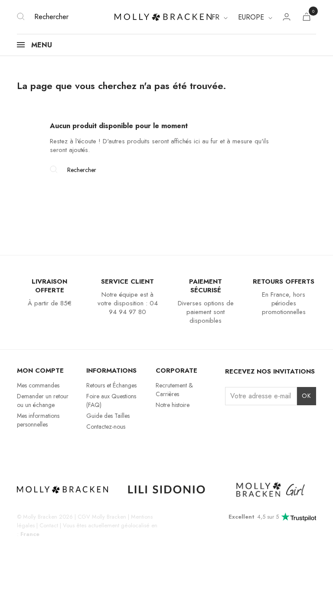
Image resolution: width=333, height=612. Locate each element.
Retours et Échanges (111, 385)
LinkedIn (82, 449)
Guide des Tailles (108, 415)
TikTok (52, 449)
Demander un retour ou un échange (43, 400)
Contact (48, 525)
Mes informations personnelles (38, 420)
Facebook (37, 449)
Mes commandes (38, 385)
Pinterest (67, 449)
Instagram (22, 449)
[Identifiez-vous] (287, 18)
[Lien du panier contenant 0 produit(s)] (306, 18)
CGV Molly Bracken (102, 517)
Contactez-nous (105, 426)
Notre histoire (172, 404)
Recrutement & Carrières (174, 389)
